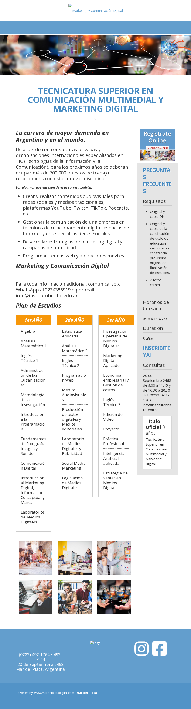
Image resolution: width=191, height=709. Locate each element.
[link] (157, 145)
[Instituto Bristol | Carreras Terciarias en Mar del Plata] (95, 10)
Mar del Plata (86, 693)
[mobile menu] (4, 28)
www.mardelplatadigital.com (54, 693)
